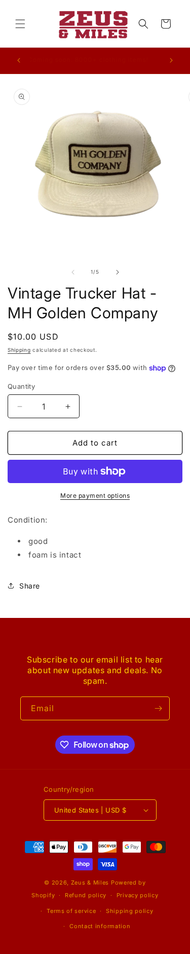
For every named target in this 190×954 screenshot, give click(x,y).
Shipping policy (130, 910)
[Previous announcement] (19, 60)
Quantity (21, 386)
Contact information (99, 926)
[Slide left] (73, 272)
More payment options (95, 495)
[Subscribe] (158, 708)
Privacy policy (138, 895)
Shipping (19, 350)
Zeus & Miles (90, 882)
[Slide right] (117, 272)
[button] (20, 24)
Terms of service (71, 910)
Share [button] (29, 585)
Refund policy (85, 895)
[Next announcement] (171, 60)
